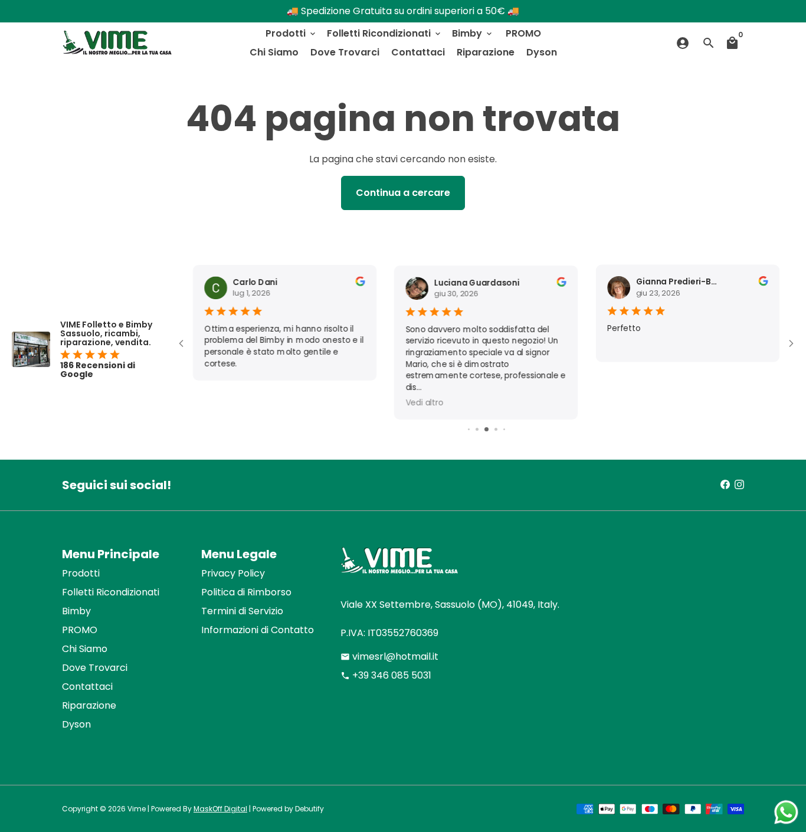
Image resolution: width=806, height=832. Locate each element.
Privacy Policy (233, 573)
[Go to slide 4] (486, 429)
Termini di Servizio (242, 611)
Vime (136, 809)
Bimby (473, 33)
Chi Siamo (274, 52)
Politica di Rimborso (246, 592)
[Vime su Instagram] (739, 485)
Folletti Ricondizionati (385, 33)
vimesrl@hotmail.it (389, 656)
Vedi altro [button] (425, 402)
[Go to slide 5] (495, 429)
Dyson (541, 52)
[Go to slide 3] (477, 429)
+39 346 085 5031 (385, 675)
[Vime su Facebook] (725, 485)
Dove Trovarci (344, 52)
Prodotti (291, 33)
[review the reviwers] (360, 283)
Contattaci (418, 52)
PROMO (523, 33)
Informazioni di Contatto (257, 630)
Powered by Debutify (288, 809)
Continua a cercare (403, 192)
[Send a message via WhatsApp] (786, 812)
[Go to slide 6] (504, 429)
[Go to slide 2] (469, 429)
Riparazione (486, 52)
